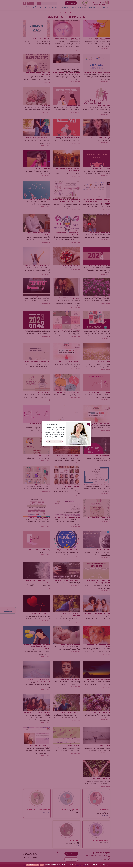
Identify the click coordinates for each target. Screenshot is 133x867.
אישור (42, 864)
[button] (88, 424)
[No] (131, 864)
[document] (66, 433)
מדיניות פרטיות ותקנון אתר (32, 864)
